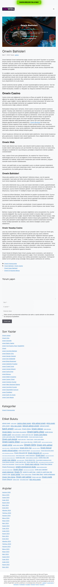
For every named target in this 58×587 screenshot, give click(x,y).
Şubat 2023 (5, 557)
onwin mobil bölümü (20, 460)
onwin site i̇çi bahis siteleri (7, 469)
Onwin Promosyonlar (10, 263)
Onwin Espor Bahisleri (10, 268)
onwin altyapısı (47, 429)
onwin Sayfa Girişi (7, 371)
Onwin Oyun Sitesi (19, 464)
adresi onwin (6, 423)
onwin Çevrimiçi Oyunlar (9, 387)
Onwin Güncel (45, 448)
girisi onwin (50, 423)
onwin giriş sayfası (6, 448)
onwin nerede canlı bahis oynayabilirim (46, 462)
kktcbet (33, 584)
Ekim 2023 (5, 536)
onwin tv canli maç (29, 472)
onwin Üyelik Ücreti (8, 366)
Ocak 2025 (5, 500)
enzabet (28, 584)
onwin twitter (15, 474)
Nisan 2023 (5, 551)
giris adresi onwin (39, 423)
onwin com (37, 442)
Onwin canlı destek (9, 439)
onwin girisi (7, 445)
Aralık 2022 (5, 562)
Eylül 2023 (5, 539)
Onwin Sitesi (18, 469)
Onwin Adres (26, 429)
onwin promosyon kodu (26, 467)
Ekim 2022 (5, 567)
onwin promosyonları (42, 467)
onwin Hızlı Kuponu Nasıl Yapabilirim (13, 346)
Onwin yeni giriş (36, 477)
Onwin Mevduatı (35, 122)
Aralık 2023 (5, 531)
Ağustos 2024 (6, 510)
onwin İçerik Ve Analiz (8, 395)
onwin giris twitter (18, 445)
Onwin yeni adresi (23, 477)
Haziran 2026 (6, 492)
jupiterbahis (50, 583)
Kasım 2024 (6, 502)
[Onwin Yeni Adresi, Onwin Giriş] (8, 9)
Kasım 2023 (6, 533)
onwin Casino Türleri (8, 379)
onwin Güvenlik (6, 340)
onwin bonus (49, 432)
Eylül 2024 (5, 508)
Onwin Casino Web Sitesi (26, 442)
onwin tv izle (6, 474)
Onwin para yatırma (32, 464)
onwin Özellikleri (7, 392)
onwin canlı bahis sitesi (8, 437)
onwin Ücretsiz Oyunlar (9, 382)
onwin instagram (30, 455)
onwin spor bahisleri (41, 469)
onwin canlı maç (22, 439)
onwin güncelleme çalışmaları (8, 453)
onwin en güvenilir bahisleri (47, 442)
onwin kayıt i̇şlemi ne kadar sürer (8, 457)
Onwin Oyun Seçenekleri (8, 464)
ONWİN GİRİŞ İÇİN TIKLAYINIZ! (29, 2)
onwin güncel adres (10, 450)
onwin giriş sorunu (14, 448)
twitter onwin (16, 479)
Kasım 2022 (5, 564)
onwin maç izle (44, 458)
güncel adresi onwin (30, 426)
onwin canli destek (16, 434)
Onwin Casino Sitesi (11, 442)
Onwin (4, 348)
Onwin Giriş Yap (26, 448)
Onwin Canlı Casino (22, 437)
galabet (44, 583)
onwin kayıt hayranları (49, 455)
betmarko (16, 584)
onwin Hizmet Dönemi (9, 369)
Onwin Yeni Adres (8, 477)
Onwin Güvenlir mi (35, 453)
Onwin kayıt (40, 455)
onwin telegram (8, 472)
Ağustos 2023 (6, 541)
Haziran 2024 (6, 515)
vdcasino (42, 584)
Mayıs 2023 (5, 549)
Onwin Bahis (7, 432)
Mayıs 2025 (5, 495)
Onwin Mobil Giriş (30, 460)
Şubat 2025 (5, 497)
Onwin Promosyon (8, 467)
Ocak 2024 (5, 528)
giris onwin (6, 426)
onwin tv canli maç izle (44, 472)
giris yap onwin (16, 426)
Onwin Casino (18, 266)
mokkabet (22, 584)
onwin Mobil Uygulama (9, 377)
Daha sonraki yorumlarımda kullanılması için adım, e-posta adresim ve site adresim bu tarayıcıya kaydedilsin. (29, 315)
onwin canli (6, 435)
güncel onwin (44, 426)
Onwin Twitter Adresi (26, 474)
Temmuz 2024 (6, 513)
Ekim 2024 (5, 505)
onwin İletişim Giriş (8, 353)
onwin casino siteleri (39, 439)
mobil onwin (17, 429)
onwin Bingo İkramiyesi (9, 361)
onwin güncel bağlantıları (35, 450)
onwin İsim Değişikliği (8, 359)
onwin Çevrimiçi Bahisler (9, 351)
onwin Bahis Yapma (8, 343)
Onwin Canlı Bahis (40, 435)
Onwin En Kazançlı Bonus (12, 270)
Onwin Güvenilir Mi (20, 453)
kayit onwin (8, 428)
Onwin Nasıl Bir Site (32, 462)
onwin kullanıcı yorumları (32, 457)
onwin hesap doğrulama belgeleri (8, 455)
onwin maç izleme (9, 460)
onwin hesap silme (20, 455)
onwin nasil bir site (20, 462)
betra (37, 584)
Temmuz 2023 (6, 544)
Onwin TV (18, 472)
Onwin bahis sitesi (35, 432)
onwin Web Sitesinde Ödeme (11, 384)
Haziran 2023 (6, 546)
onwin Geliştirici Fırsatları (9, 364)
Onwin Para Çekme (46, 464)
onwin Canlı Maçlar (8, 397)
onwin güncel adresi (24, 450)
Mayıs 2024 (5, 518)
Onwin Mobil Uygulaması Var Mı (43, 460)
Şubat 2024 (5, 526)
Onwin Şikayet (7, 479)
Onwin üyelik (47, 477)
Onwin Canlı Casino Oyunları (36, 437)
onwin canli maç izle (27, 434)
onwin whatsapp (49, 474)
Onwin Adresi (6, 335)
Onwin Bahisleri (9, 266)
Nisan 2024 (5, 521)
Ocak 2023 (5, 559)
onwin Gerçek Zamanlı (9, 356)
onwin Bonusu (6, 374)
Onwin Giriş (5, 338)
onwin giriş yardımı (36, 448)
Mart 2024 (5, 523)
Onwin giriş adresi (44, 445)
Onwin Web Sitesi (37, 474)
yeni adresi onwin (24, 479)
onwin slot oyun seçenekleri (28, 469)
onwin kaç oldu (20, 457)
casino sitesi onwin (24, 423)
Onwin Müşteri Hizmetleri (8, 462)
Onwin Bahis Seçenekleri (19, 432)
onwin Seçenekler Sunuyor (10, 389)
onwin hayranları (45, 453)
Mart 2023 (5, 554)
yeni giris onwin (35, 479)
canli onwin (13, 423)
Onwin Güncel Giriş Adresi (47, 450)
